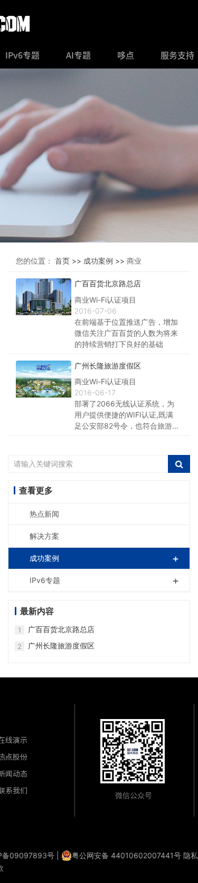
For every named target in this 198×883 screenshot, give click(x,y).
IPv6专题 (104, 580)
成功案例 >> (105, 260)
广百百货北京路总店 (61, 629)
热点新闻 (44, 513)
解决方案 (44, 535)
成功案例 (104, 558)
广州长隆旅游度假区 (61, 645)
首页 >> (69, 260)
